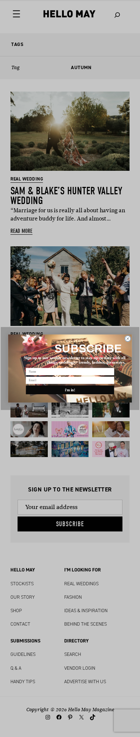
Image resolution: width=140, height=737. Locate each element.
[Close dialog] (128, 338)
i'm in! (70, 390)
